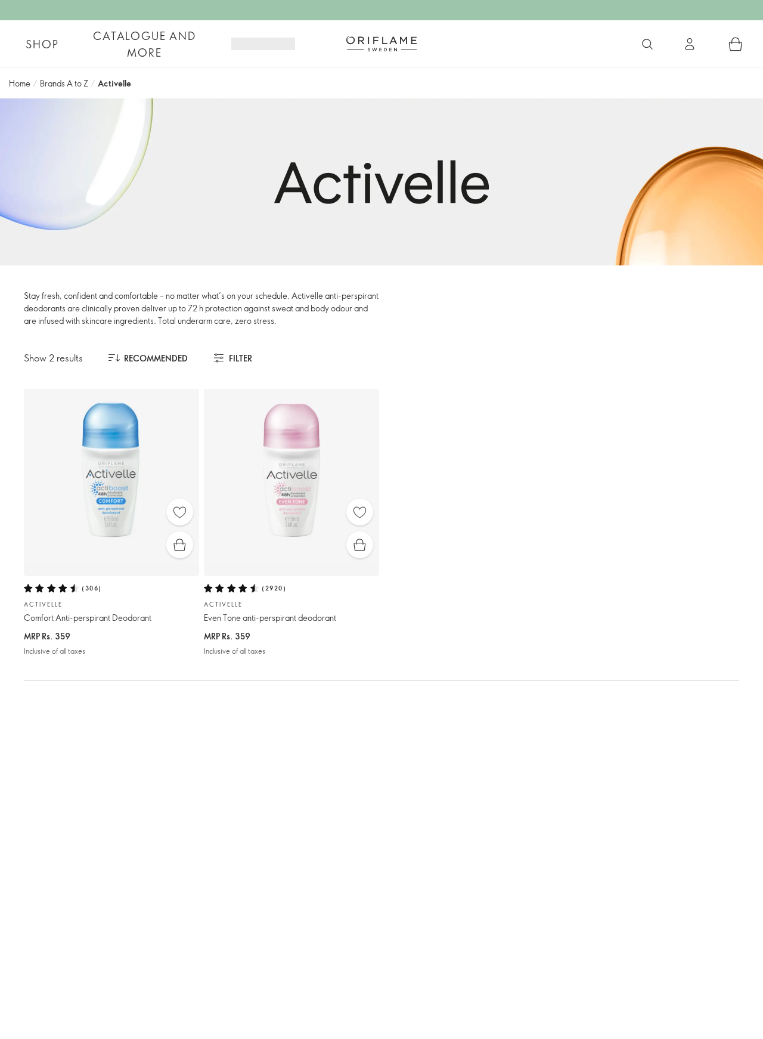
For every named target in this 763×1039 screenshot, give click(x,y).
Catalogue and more (144, 44)
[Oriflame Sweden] (381, 43)
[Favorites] (179, 512)
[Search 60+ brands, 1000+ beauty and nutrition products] (647, 44)
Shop (42, 44)
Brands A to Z (64, 83)
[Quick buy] (179, 544)
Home (19, 83)
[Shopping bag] (735, 44)
